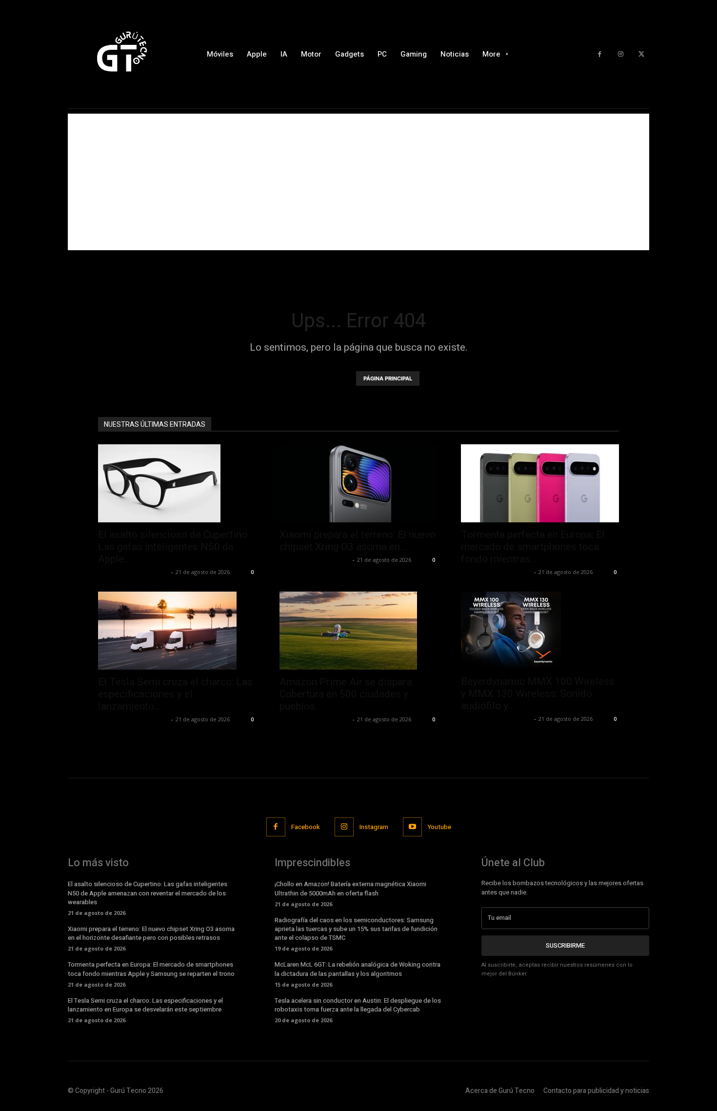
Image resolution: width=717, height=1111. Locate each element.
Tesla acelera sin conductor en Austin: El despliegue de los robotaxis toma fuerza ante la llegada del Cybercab (358, 1005)
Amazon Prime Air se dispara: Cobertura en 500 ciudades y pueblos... (346, 694)
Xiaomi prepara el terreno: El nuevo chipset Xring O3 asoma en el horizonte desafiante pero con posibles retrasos (151, 933)
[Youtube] (412, 826)
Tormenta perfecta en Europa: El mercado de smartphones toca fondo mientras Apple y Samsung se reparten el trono (151, 969)
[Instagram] (621, 54)
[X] (641, 54)
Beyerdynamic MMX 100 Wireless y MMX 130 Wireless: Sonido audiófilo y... (538, 693)
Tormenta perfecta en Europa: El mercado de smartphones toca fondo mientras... (533, 547)
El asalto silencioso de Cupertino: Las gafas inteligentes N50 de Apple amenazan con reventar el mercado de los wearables (147, 892)
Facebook (305, 827)
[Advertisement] (358, 182)
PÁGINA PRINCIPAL (387, 378)
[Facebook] (600, 54)
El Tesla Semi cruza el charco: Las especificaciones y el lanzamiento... (175, 694)
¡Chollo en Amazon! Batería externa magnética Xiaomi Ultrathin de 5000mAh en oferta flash (350, 888)
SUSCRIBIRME (565, 945)
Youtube (439, 827)
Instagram (373, 827)
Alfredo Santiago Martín (133, 571)
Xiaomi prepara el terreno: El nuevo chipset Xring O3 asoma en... (357, 541)
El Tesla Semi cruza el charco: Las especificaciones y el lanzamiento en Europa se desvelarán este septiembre (145, 1005)
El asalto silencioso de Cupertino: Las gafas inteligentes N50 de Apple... (173, 547)
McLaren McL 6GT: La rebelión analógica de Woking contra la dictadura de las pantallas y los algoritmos (357, 969)
